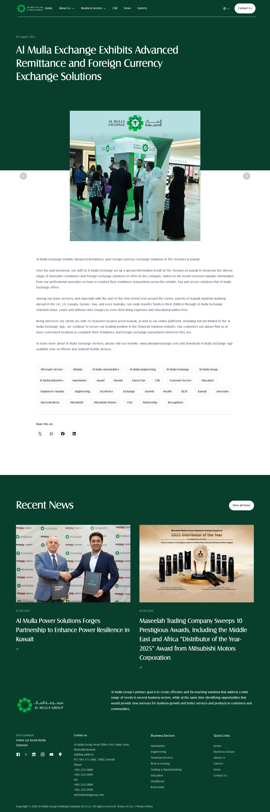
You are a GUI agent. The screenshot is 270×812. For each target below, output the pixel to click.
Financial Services (162, 757)
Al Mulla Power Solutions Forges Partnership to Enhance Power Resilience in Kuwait (73, 630)
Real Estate (158, 787)
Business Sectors (224, 752)
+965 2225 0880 (83, 784)
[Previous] (23, 176)
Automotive (158, 746)
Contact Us (220, 775)
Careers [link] (142, 8)
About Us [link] (65, 8)
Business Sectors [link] (91, 8)
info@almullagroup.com (89, 795)
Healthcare (158, 781)
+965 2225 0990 (83, 790)
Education (157, 775)
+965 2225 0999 (83, 774)
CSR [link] (115, 8)
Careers (218, 763)
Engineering (158, 752)
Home (218, 746)
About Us (219, 757)
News (217, 769)
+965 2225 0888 (83, 770)
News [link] (127, 8)
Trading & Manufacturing (166, 769)
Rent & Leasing (160, 763)
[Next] (246, 176)
